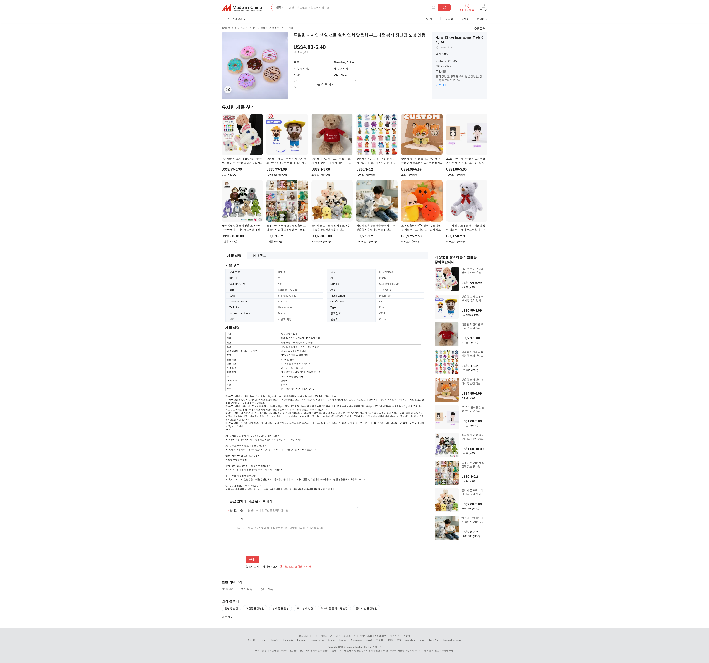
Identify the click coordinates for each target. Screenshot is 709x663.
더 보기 (440, 85)
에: (242, 519)
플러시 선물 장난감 (366, 608)
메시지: (239, 527)
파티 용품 (246, 589)
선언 (314, 635)
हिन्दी (399, 639)
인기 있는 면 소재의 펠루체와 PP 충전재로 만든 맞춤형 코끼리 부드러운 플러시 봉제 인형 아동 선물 (472, 270)
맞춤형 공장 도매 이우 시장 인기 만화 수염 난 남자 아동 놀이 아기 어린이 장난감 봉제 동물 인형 (472, 298)
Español (275, 639)
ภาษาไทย (410, 639)
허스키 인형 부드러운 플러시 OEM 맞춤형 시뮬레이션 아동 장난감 (472, 519)
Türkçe (422, 639)
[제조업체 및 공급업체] (242, 7)
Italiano (331, 639)
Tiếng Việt (434, 639)
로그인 (483, 9)
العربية (369, 639)
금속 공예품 (266, 589)
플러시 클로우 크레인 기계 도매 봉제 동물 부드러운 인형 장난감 (472, 492)
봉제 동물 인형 (280, 608)
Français (301, 639)
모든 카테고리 (235, 19)
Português (288, 639)
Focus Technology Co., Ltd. (358, 646)
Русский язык (317, 639)
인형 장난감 (231, 608)
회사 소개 (304, 635)
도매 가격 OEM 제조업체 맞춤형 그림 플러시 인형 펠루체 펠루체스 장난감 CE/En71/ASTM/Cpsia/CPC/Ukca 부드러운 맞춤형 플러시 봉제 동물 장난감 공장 (472, 464)
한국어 (379, 639)
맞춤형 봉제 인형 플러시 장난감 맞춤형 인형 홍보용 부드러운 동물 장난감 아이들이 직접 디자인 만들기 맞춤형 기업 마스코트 (472, 381)
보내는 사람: (236, 510)
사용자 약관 (326, 635)
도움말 (449, 19)
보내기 (252, 559)
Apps (465, 19)
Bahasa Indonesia (452, 639)
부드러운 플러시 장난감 (334, 608)
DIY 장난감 (228, 589)
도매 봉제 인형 (305, 608)
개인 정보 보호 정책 (346, 635)
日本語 (390, 639)
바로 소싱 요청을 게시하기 (297, 566)
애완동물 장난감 (255, 608)
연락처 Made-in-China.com (372, 635)
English (263, 639)
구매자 (428, 19)
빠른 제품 (394, 635)
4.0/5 (445, 53)
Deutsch (343, 639)
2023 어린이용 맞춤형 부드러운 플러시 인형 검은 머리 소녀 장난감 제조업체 (472, 409)
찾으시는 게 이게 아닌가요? (261, 566)
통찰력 (406, 635)
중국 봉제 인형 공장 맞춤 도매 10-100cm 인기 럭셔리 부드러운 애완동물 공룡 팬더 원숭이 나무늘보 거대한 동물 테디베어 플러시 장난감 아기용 (472, 436)
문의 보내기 (326, 84)
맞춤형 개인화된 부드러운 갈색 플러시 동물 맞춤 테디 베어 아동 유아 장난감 (472, 326)
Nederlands (356, 639)
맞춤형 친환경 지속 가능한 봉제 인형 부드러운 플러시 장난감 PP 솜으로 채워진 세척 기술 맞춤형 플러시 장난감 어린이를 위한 (472, 353)
